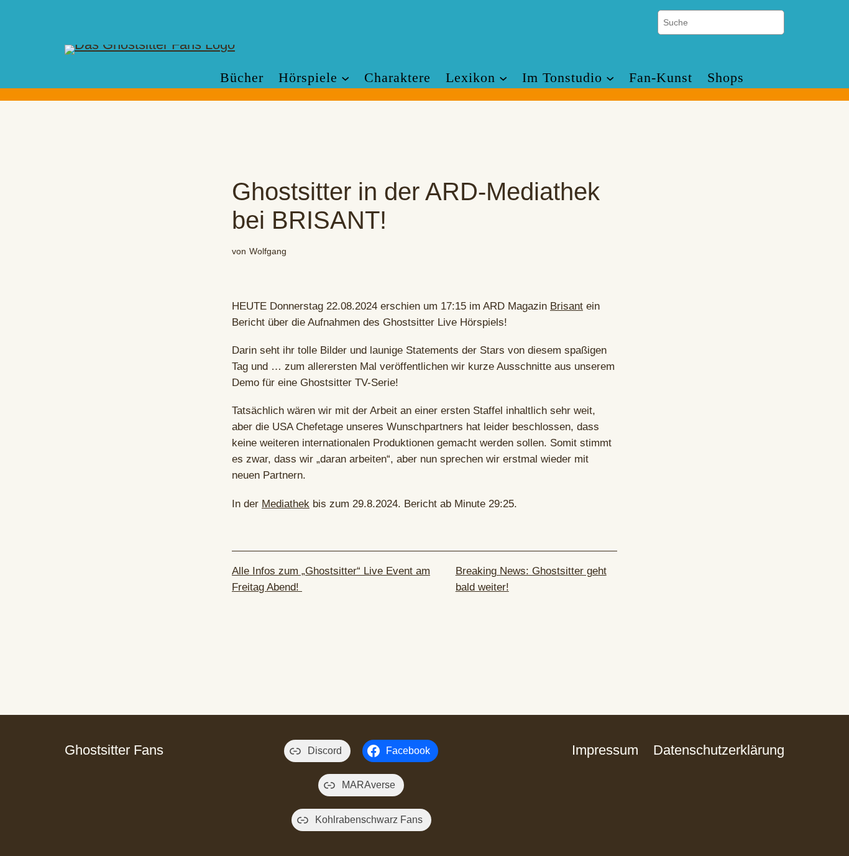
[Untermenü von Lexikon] (503, 77)
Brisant (566, 306)
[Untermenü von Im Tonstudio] (610, 77)
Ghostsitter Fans (114, 750)
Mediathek (286, 504)
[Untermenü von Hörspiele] (345, 77)
